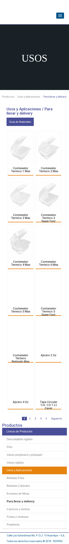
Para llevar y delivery (20, 501)
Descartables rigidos (20, 439)
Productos (8, 96)
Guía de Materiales (20, 121)
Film (9, 447)
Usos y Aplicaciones (29, 96)
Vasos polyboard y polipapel (24, 454)
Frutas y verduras (17, 516)
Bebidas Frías (15, 478)
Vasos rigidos (15, 462)
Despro (26, 11)
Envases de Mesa (18, 493)
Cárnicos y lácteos (18, 509)
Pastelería (13, 524)
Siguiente (56, 418)
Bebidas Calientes (18, 485)
